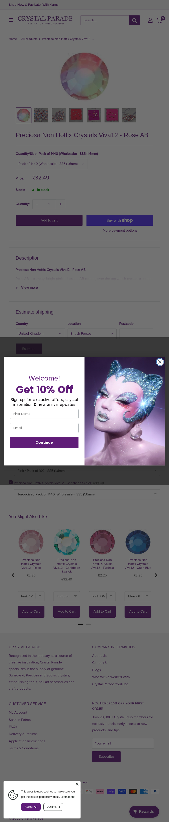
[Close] (77, 784)
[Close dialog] (159, 361)
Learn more (68, 797)
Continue (44, 442)
